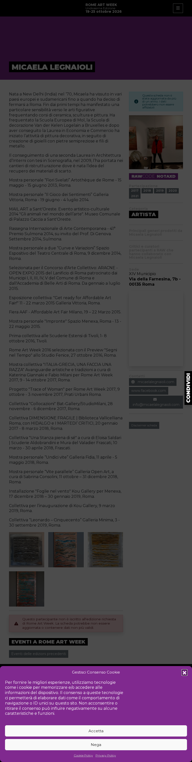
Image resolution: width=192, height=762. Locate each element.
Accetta (96, 731)
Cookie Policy (83, 755)
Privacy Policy (106, 755)
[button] (184, 672)
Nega (96, 744)
